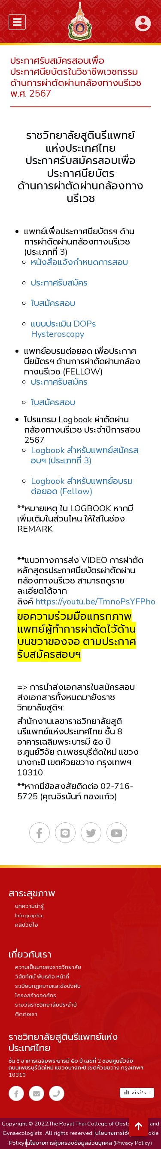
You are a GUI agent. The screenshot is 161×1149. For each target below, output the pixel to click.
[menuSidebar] (17, 22)
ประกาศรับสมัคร (59, 283)
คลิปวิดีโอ (26, 925)
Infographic (29, 915)
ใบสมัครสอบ (53, 303)
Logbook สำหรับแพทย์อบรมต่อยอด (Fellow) (82, 486)
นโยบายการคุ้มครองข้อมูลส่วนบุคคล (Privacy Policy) (89, 1143)
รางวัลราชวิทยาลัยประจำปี (46, 1005)
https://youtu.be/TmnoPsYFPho (95, 601)
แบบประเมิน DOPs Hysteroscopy (63, 329)
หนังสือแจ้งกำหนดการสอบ (79, 262)
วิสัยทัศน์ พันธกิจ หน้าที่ (42, 977)
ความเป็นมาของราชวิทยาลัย (48, 967)
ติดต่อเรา (26, 1014)
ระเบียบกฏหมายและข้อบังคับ (48, 986)
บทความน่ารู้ (29, 906)
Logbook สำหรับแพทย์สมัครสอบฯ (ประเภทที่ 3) (85, 455)
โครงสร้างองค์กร (35, 995)
